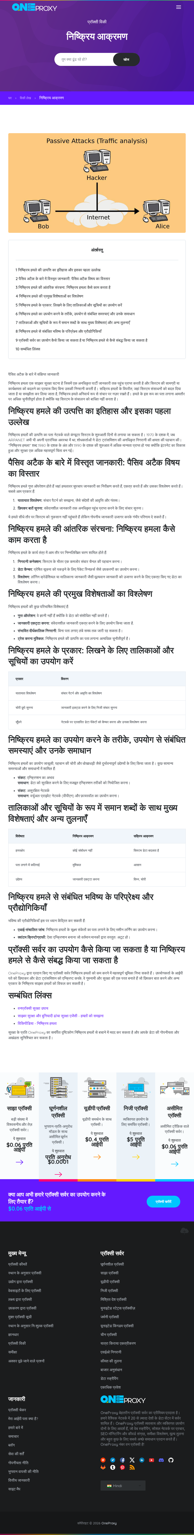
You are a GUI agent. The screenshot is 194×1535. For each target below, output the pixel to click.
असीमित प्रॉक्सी (174, 1112)
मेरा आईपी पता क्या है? (23, 1418)
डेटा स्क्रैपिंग (109, 1378)
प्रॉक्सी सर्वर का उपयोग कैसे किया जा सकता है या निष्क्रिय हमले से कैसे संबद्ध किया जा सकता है (81, 340)
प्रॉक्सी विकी (97, 22)
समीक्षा (12, 1352)
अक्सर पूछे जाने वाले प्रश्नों (26, 1361)
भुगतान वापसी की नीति (23, 1471)
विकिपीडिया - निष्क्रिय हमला (37, 1023)
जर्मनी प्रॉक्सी (110, 1316)
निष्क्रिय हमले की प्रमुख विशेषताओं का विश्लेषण (49, 296)
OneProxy (109, 1523)
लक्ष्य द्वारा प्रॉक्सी (20, 1299)
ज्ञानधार (13, 1334)
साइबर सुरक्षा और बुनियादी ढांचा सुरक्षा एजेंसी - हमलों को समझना (61, 1015)
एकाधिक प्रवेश (111, 1387)
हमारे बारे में (15, 1427)
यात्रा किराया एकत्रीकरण (118, 1343)
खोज (126, 59)
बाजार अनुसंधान (111, 1369)
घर (10, 98)
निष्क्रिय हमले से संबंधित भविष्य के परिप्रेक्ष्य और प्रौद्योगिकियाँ (58, 331)
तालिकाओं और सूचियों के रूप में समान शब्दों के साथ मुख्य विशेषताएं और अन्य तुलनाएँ (73, 322)
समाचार (13, 1436)
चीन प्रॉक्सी (109, 1334)
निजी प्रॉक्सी (136, 1108)
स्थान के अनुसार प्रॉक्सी (24, 1273)
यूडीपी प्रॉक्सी (97, 1108)
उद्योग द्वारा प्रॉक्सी (20, 1281)
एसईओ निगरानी (111, 1352)
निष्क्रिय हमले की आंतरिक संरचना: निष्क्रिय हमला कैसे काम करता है (63, 287)
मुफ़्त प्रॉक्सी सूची (20, 1316)
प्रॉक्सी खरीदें (163, 1201)
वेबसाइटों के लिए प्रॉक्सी (24, 1290)
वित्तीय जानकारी (19, 1480)
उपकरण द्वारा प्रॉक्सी (22, 1308)
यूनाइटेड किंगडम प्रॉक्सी (117, 1325)
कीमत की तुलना (111, 1361)
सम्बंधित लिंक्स (28, 349)
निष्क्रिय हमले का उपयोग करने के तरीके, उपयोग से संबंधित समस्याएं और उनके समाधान (75, 313)
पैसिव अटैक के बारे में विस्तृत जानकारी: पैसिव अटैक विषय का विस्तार (63, 278)
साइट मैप (14, 1489)
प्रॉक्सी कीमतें (17, 1264)
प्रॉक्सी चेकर (17, 1409)
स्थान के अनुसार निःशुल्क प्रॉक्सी (30, 1325)
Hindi (117, 1485)
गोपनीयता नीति (18, 1462)
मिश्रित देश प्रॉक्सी (114, 1299)
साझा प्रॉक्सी (19, 1108)
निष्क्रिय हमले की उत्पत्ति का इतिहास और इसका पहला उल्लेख (58, 270)
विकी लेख (25, 98)
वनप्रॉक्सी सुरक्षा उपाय (33, 1008)
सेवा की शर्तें (16, 1453)
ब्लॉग (11, 1445)
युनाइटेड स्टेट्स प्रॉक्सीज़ (118, 1308)
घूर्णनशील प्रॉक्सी (58, 1112)
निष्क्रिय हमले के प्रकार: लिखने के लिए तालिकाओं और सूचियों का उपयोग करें (69, 305)
